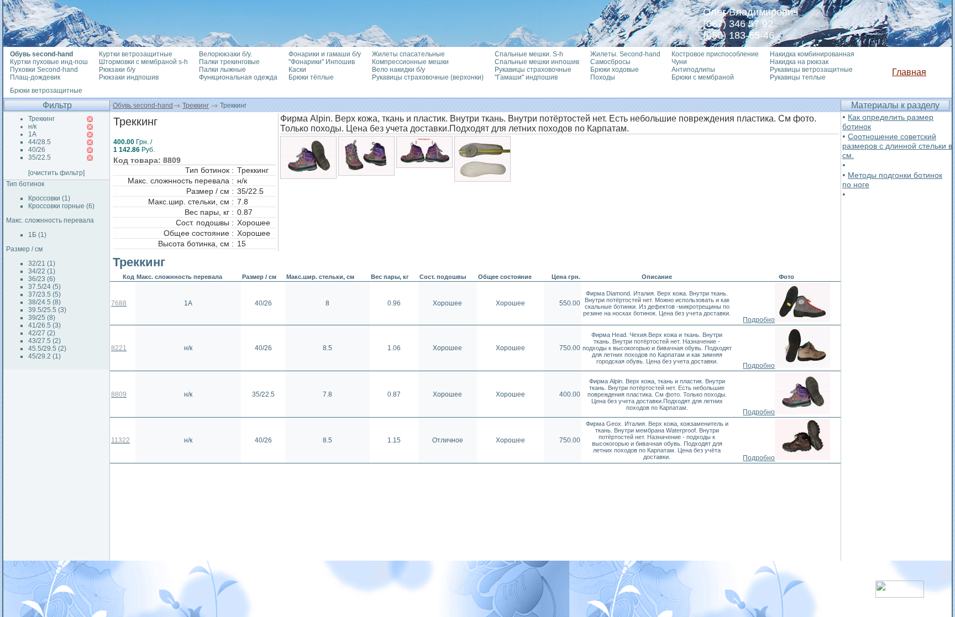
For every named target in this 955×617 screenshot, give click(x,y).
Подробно (759, 320)
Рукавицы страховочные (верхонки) (428, 77)
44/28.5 (39, 142)
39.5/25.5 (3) (47, 310)
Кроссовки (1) (49, 198)
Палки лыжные (222, 69)
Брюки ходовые (614, 69)
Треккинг (195, 105)
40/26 (36, 150)
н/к (32, 126)
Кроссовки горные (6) (61, 206)
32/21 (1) (41, 263)
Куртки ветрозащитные (135, 54)
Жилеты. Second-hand (625, 54)
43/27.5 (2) (44, 341)
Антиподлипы (693, 69)
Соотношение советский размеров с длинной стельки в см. (897, 146)
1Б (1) (37, 235)
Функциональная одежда (238, 77)
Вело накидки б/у (398, 69)
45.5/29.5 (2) (47, 348)
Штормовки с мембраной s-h (143, 62)
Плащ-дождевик (35, 77)
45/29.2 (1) (44, 356)
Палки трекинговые (229, 62)
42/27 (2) (41, 333)
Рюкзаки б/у (117, 69)
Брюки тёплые (311, 77)
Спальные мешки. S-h (529, 54)
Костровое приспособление (715, 54)
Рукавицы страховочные (533, 69)
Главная (909, 72)
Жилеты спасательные (408, 54)
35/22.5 (39, 157)
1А (32, 134)
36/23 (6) (41, 279)
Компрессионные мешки (410, 62)
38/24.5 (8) (44, 302)
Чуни (679, 62)
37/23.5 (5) (44, 294)
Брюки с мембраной (702, 77)
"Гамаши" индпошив (526, 77)
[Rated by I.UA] (899, 594)
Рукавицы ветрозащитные (811, 69)
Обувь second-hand (143, 105)
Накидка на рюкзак (799, 62)
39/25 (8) (41, 317)
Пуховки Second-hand (44, 69)
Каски (297, 69)
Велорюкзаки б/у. (225, 54)
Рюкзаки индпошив (129, 77)
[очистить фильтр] (56, 173)
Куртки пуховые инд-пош (49, 62)
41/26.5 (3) (44, 325)
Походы (602, 77)
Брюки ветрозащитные (46, 90)
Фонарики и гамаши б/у (324, 54)
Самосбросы (610, 62)
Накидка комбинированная (812, 54)
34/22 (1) (41, 271)
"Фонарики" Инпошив (321, 62)
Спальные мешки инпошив (537, 62)
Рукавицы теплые (798, 77)
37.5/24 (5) (44, 287)
